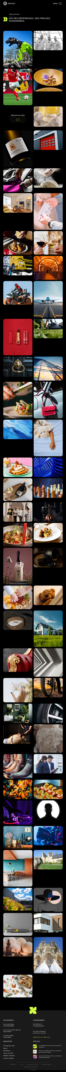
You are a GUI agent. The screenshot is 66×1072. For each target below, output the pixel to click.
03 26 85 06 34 (37, 1024)
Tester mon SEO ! (8, 1053)
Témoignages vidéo (9, 1045)
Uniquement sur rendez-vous (41, 1037)
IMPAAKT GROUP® (9, 1055)
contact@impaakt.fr (38, 1026)
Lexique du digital (8, 1058)
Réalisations (6, 1050)
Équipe (5, 1048)
